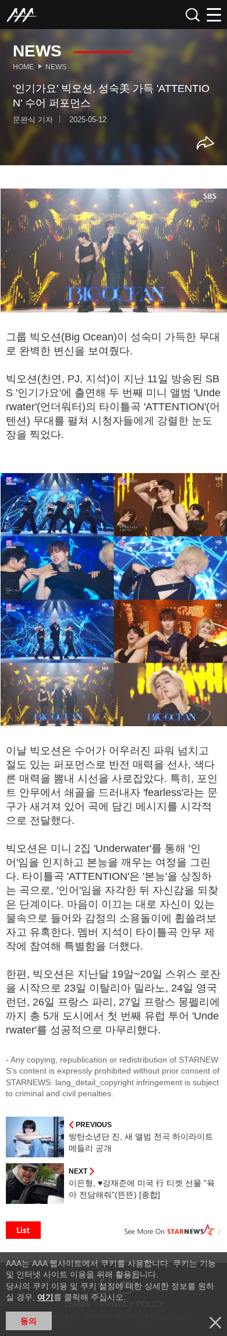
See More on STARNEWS (173, 1230)
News (55, 67)
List (23, 1230)
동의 (28, 1321)
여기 (45, 1297)
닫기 (215, 1322)
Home (23, 67)
